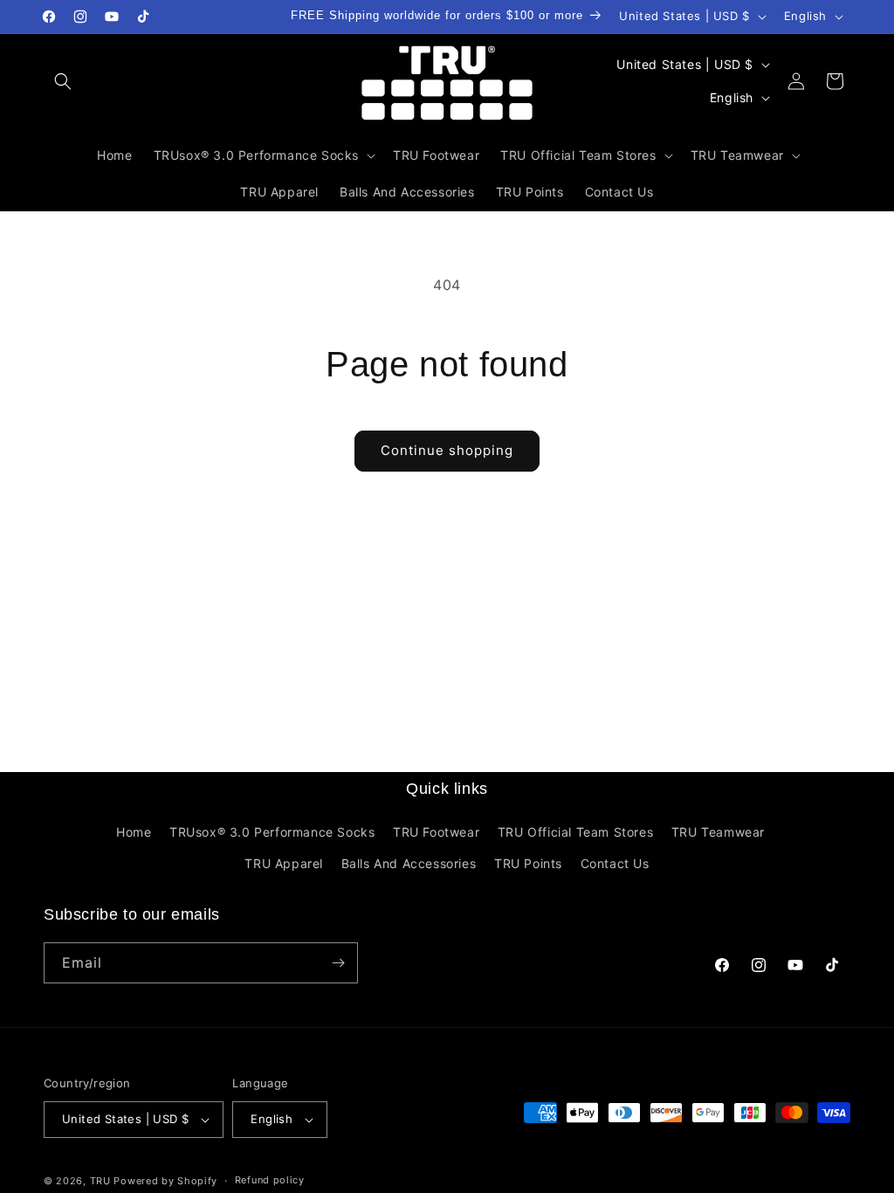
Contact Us (615, 863)
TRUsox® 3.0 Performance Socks (272, 831)
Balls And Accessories (409, 863)
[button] (63, 81)
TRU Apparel (283, 863)
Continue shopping (447, 450)
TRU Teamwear (718, 831)
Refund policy (270, 1180)
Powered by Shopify (165, 1181)
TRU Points (528, 863)
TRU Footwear (436, 831)
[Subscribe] (338, 962)
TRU (100, 1181)
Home (133, 831)
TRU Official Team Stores (575, 831)
